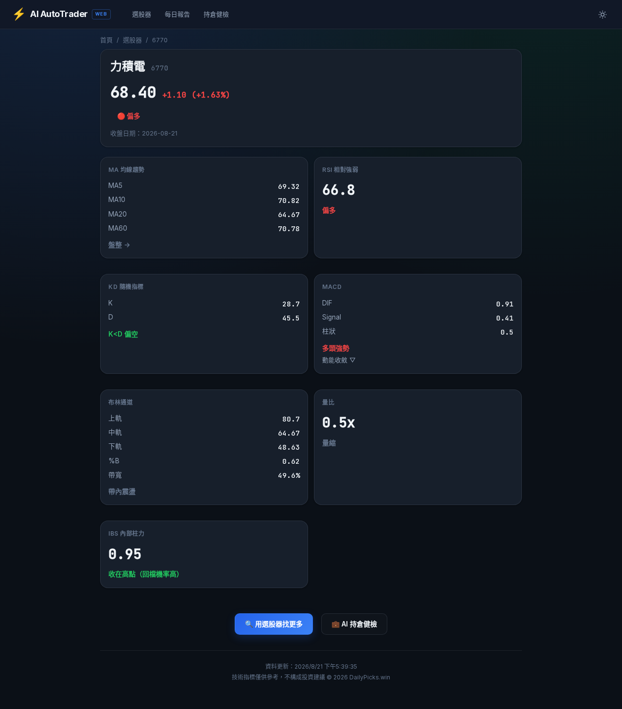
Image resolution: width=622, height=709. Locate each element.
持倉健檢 (216, 14)
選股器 (141, 14)
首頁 (106, 40)
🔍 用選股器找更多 (274, 624)
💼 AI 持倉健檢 (354, 624)
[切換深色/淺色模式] (602, 14)
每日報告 (177, 14)
